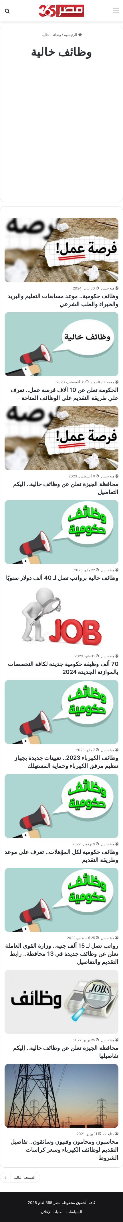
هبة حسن (107, 288)
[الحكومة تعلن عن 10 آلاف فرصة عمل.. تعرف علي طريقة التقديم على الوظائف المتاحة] (61, 344)
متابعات (108, 1134)
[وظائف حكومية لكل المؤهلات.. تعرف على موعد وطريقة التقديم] (61, 806)
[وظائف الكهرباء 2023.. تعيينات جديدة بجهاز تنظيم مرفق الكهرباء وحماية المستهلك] (61, 712)
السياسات (74, 1211)
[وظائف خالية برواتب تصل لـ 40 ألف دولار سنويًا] (61, 532)
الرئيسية (71, 34)
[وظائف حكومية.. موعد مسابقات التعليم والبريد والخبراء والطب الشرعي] (61, 250)
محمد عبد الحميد (102, 382)
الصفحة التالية (24, 1177)
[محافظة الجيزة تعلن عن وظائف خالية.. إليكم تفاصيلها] (61, 1002)
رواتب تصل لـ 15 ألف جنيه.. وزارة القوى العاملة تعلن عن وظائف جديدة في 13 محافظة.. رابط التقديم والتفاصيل (61, 953)
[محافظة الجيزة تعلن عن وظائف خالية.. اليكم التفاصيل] (61, 438)
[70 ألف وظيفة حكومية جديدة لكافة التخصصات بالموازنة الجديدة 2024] (61, 618)
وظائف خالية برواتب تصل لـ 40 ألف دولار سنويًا (62, 577)
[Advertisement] (61, 127)
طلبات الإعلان (51, 1211)
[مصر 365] (61, 10)
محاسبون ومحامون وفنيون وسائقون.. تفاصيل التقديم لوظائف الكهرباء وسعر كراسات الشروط (64, 1149)
